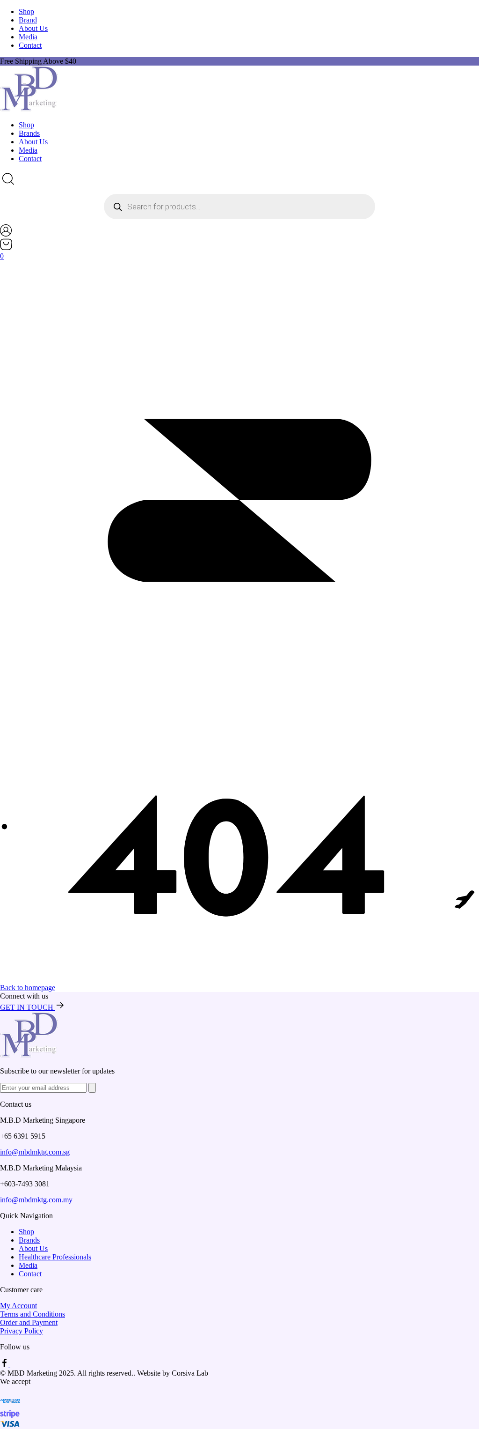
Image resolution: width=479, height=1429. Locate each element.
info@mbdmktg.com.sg (35, 1152)
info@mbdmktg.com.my (36, 1200)
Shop (26, 11)
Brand (28, 20)
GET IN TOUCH (27, 1007)
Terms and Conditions (32, 1314)
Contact (30, 45)
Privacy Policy (21, 1331)
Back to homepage (27, 988)
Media (28, 37)
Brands (29, 133)
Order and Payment (29, 1322)
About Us (33, 28)
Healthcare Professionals (55, 1257)
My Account (18, 1306)
